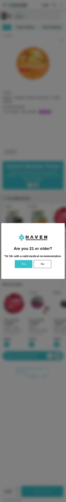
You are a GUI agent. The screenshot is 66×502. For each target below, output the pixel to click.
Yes (23, 264)
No (42, 264)
